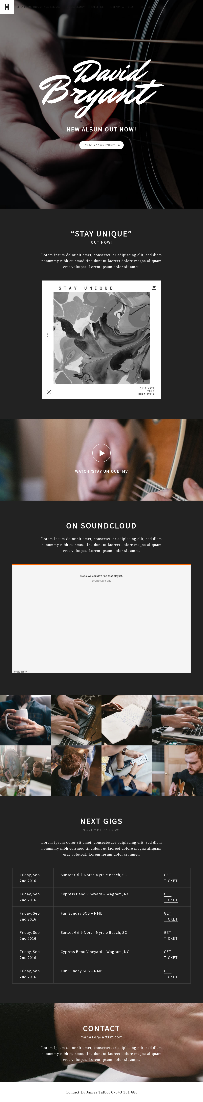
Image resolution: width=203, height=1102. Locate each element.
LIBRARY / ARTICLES (122, 6)
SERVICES (146, 6)
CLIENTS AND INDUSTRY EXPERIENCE (38, 6)
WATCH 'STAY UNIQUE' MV (101, 471)
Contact (72, 1092)
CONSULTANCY (76, 6)
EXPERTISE (97, 6)
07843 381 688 (124, 1092)
